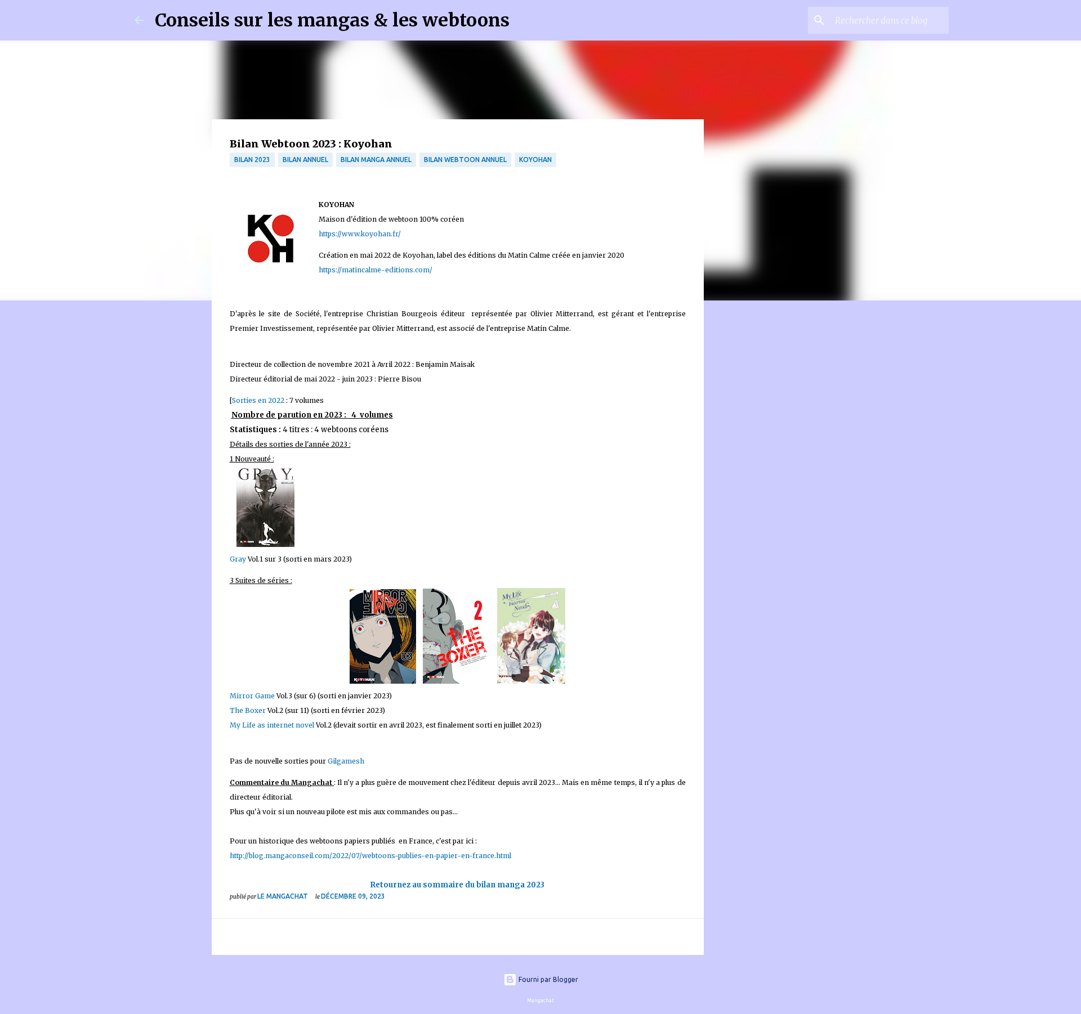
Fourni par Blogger (547, 979)
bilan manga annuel (376, 159)
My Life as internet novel (272, 725)
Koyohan (535, 159)
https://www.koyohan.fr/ (360, 234)
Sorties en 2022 (258, 400)
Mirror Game (252, 696)
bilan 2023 (252, 159)
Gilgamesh (346, 761)
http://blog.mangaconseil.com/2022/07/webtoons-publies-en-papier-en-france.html (370, 855)
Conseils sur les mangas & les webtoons (332, 20)
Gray (238, 559)
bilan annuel (305, 159)
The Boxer (248, 710)
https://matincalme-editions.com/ (375, 270)
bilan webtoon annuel (465, 159)
